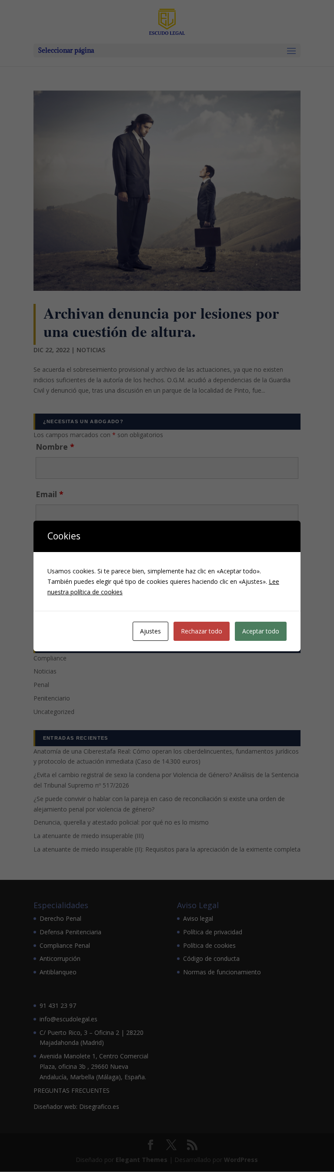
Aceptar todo (260, 631)
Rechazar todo (201, 631)
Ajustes (150, 631)
